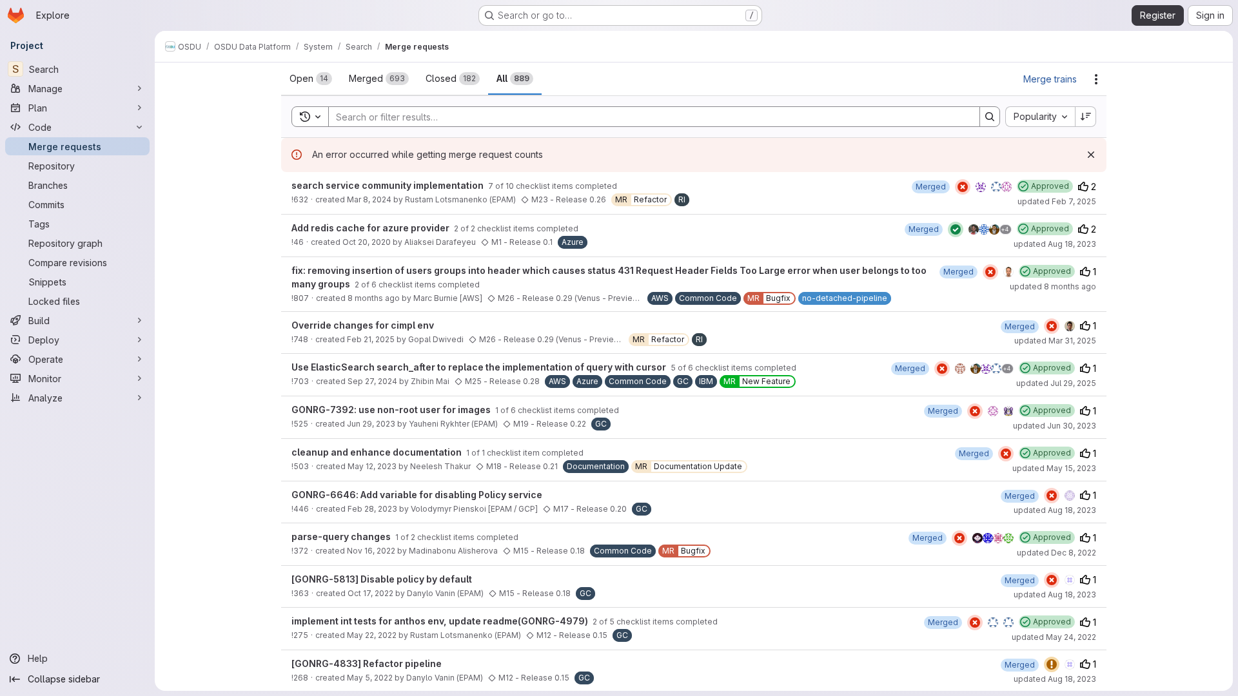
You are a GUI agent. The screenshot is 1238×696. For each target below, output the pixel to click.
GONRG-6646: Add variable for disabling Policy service (416, 494)
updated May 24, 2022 (1054, 637)
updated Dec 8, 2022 (1056, 552)
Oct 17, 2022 (370, 593)
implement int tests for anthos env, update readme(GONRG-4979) (440, 620)
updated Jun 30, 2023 (1054, 425)
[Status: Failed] (962, 187)
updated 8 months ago (1053, 286)
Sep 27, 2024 (372, 381)
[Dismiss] (1091, 154)
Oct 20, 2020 (366, 242)
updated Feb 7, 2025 (1056, 201)
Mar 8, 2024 (369, 199)
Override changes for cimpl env (362, 325)
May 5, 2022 (370, 677)
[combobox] (1040, 116)
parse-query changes (342, 536)
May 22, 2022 (372, 635)
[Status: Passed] (955, 229)
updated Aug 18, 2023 (1055, 244)
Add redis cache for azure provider (371, 227)
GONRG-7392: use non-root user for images (392, 409)
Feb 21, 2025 (371, 339)
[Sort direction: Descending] (1086, 116)
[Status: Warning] (1051, 664)
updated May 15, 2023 (1054, 468)
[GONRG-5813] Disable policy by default (381, 579)
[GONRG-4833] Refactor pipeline (366, 663)
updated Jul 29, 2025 (1056, 383)
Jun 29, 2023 (371, 424)
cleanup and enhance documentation (377, 452)
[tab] (310, 79)
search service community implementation (388, 185)
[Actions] (1096, 79)
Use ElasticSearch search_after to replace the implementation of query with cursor (479, 367)
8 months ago (374, 298)
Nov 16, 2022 (371, 551)
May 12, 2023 (372, 466)
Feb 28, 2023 (372, 509)
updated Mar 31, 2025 (1055, 340)
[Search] (989, 116)
